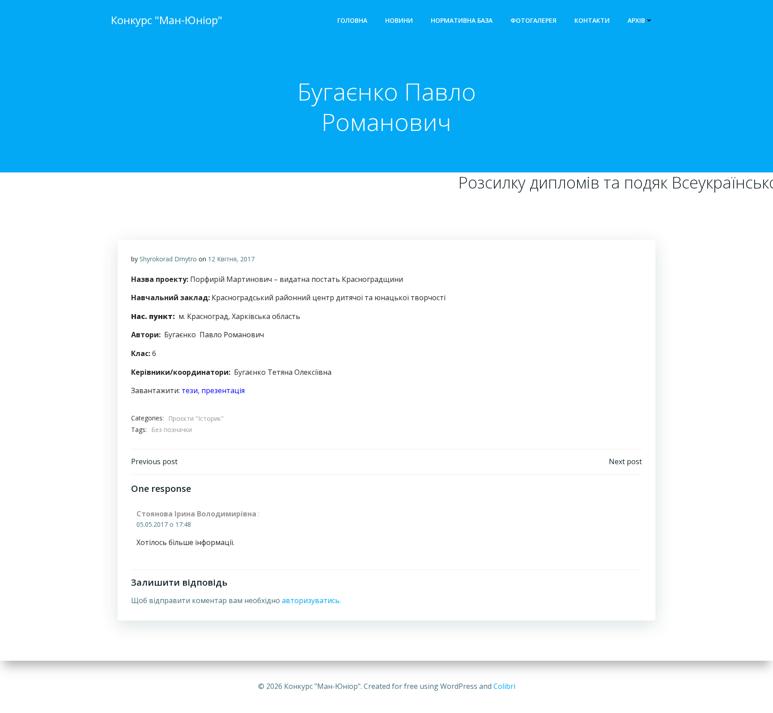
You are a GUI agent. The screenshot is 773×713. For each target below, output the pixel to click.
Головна (352, 20)
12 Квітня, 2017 (231, 259)
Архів (636, 20)
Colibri (504, 686)
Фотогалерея (533, 20)
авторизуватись (311, 600)
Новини (399, 20)
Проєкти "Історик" (196, 418)
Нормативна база (462, 20)
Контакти (592, 20)
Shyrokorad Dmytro (168, 259)
